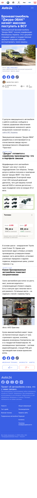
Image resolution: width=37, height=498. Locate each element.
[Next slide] (32, 308)
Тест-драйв (4, 409)
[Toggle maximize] (32, 300)
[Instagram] (21, 382)
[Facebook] (3, 382)
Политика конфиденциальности (25, 424)
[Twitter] (7, 382)
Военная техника (6, 413)
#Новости (23, 362)
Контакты (21, 419)
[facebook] (8, 77)
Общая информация (24, 406)
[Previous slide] (5, 308)
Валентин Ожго (12, 82)
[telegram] (4, 77)
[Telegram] (16, 382)
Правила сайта (23, 413)
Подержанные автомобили (9, 416)
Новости (4, 406)
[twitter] (13, 77)
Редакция (21, 416)
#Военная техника (9, 362)
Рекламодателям (23, 409)
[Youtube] (12, 382)
